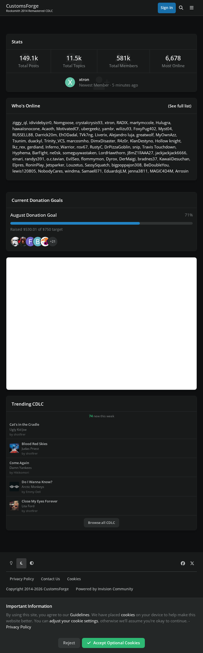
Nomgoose (63, 122)
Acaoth (48, 128)
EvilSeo (72, 158)
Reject (69, 642)
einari (17, 158)
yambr (108, 128)
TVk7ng (86, 134)
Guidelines (79, 614)
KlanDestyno (141, 140)
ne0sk (55, 152)
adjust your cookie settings (73, 620)
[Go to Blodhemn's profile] (38, 241)
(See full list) (179, 105)
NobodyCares (50, 171)
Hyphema (21, 152)
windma (72, 171)
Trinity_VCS (54, 140)
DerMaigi (127, 158)
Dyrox (111, 158)
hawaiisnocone (26, 128)
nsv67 (82, 146)
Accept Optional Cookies (116, 642)
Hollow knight (168, 140)
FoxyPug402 (144, 128)
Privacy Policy (22, 579)
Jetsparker (55, 164)
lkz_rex (18, 146)
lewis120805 (24, 171)
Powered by (104, 589)
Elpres (18, 164)
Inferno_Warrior (60, 146)
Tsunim (19, 140)
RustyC (96, 146)
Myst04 (165, 128)
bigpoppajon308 (127, 164)
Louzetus (74, 164)
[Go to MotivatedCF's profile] (45, 241)
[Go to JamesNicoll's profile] (23, 241)
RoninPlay (35, 164)
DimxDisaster (103, 140)
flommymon (92, 158)
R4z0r (122, 140)
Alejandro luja (121, 134)
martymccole (142, 122)
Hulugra (163, 122)
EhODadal (68, 134)
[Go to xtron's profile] (70, 82)
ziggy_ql (19, 122)
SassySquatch (97, 164)
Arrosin (181, 171)
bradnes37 (147, 158)
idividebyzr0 (40, 122)
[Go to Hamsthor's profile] (15, 241)
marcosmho (78, 140)
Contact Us (50, 579)
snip (136, 146)
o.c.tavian (55, 158)
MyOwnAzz (166, 134)
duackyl (35, 140)
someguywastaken (79, 152)
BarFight (40, 152)
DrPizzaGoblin (117, 146)
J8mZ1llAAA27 (140, 152)
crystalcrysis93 (89, 122)
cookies (128, 614)
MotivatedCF (67, 128)
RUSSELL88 (22, 134)
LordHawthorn (112, 152)
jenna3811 (138, 171)
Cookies (74, 579)
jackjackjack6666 (170, 152)
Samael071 (92, 171)
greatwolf (145, 134)
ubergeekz (90, 128)
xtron (84, 79)
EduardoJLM (115, 171)
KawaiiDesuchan (174, 158)
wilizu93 (123, 128)
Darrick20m (46, 134)
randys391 (34, 158)
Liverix (101, 134)
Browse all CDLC (101, 522)
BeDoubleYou (156, 164)
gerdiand (35, 146)
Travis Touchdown (159, 146)
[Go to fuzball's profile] (30, 241)
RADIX (122, 122)
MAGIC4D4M (161, 171)
